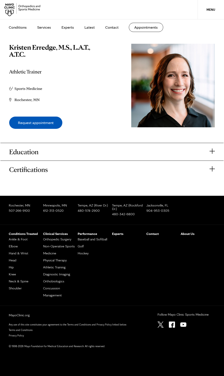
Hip (11, 267)
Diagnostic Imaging (56, 274)
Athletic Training (54, 267)
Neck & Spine (18, 281)
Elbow (13, 246)
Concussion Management (52, 291)
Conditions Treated (23, 234)
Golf (81, 246)
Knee (12, 274)
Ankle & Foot (18, 239)
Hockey (83, 253)
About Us (187, 234)
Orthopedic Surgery (57, 239)
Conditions (18, 27)
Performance (87, 234)
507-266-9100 (19, 210)
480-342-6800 (123, 214)
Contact (112, 27)
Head (12, 260)
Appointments (146, 27)
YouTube (183, 325)
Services (44, 27)
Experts (67, 27)
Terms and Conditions (21, 330)
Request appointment (36, 122)
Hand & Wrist (18, 253)
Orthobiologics (53, 281)
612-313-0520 (53, 210)
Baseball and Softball (92, 239)
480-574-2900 (89, 210)
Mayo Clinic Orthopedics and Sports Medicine (23, 9)
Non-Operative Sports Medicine (59, 249)
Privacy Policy (16, 335)
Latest (89, 27)
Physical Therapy (55, 260)
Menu (210, 9)
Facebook (172, 325)
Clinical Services (55, 234)
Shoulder (15, 288)
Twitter (161, 325)
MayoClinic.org (19, 315)
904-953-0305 (157, 210)
